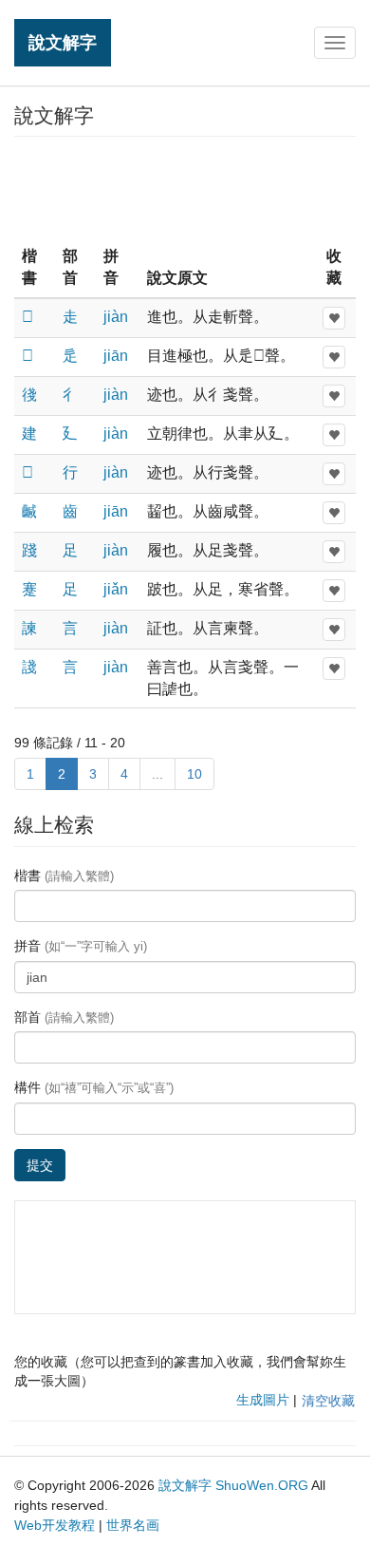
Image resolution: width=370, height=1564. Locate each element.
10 (194, 774)
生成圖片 (262, 1399)
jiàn (115, 317)
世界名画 (132, 1525)
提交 (40, 1165)
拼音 (80, 945)
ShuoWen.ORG (261, 1485)
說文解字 (62, 42)
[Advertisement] (185, 188)
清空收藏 (328, 1400)
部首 (64, 1017)
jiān (115, 356)
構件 (94, 1087)
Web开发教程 (54, 1525)
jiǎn (115, 589)
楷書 (64, 875)
